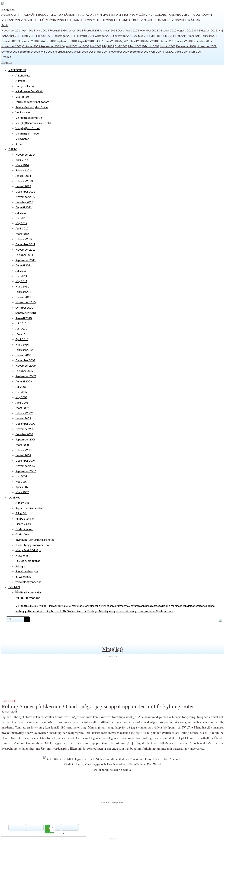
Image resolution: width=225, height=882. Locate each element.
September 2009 (50, 46)
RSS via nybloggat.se (27, 560)
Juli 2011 (156, 35)
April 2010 (137, 41)
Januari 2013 (109, 30)
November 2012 (148, 30)
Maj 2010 (124, 41)
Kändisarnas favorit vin (83, 14)
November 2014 (11, 30)
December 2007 (98, 51)
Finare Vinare (23, 523)
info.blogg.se (23, 576)
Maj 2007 (169, 51)
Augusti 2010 (86, 41)
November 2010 (28, 41)
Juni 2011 (168, 35)
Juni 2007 (156, 51)
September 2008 (30, 51)
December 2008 (186, 46)
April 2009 (121, 46)
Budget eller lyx (50, 14)
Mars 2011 (194, 35)
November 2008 (207, 46)
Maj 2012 (21, 223)
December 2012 (127, 30)
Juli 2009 (83, 46)
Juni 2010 (112, 41)
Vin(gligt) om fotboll (123, 19)
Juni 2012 (211, 30)
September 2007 (140, 51)
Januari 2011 (9, 41)
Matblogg (21, 555)
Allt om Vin (22, 502)
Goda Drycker (24, 529)
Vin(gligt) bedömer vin (38, 19)
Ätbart (196, 19)
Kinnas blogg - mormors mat (32, 545)
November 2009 (11, 46)
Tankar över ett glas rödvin (189, 14)
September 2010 (67, 41)
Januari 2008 (80, 51)
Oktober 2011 (103, 35)
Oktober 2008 (10, 51)
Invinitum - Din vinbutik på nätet (34, 539)
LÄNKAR (14, 497)
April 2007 (181, 51)
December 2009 (202, 41)
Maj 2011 (181, 35)
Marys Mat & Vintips (28, 550)
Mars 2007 (195, 51)
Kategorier (8, 9)
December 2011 (63, 35)
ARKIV (12, 149)
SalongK (20, 566)
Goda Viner (22, 534)
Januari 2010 (184, 41)
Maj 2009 (108, 46)
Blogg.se (6, 62)
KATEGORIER (17, 70)
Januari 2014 (75, 30)
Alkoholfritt (12, 14)
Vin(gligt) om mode (156, 19)
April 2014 (28, 30)
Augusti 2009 (69, 46)
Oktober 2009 (31, 46)
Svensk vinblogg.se (26, 571)
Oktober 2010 (47, 41)
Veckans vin (10, 19)
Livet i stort (112, 14)
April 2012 (14, 35)
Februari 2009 (150, 46)
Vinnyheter (181, 19)
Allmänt (30, 14)
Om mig (6, 56)
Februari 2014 (58, 30)
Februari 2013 (92, 30)
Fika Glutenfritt (24, 518)
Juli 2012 (199, 30)
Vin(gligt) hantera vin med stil (81, 19)
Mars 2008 (47, 51)
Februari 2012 (44, 35)
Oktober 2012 (167, 30)
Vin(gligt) (112, 648)
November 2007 (119, 51)
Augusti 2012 (185, 30)
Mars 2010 (151, 41)
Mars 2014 (42, 30)
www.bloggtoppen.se (28, 581)
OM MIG (14, 587)
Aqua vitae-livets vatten (29, 508)
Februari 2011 (209, 35)
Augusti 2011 (142, 35)
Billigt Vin (21, 513)
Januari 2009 (167, 46)
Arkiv (4, 25)
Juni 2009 (95, 46)
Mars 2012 (28, 35)
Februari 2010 (166, 41)
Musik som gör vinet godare (144, 14)
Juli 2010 (99, 41)
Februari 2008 (63, 51)
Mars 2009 (135, 46)
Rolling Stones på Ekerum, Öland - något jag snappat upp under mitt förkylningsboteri (98, 706)
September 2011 (123, 35)
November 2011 (84, 35)
